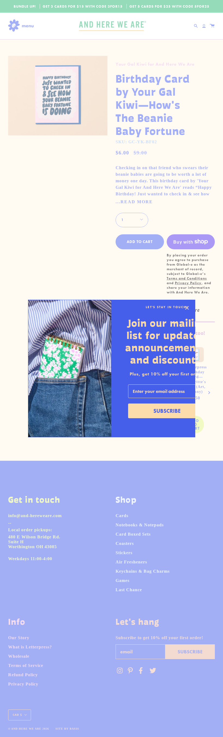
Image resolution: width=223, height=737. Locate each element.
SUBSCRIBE (167, 410)
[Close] (187, 308)
